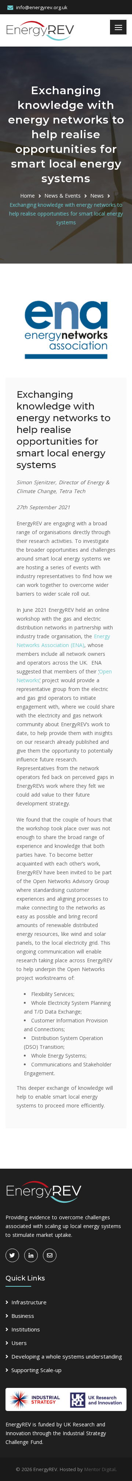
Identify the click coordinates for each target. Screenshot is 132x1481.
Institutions (25, 1329)
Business (22, 1315)
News (97, 195)
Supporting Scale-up (36, 1370)
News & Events (62, 195)
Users (19, 1342)
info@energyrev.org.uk (41, 7)
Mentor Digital (99, 1469)
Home (27, 195)
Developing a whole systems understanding (66, 1356)
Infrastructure (29, 1302)
